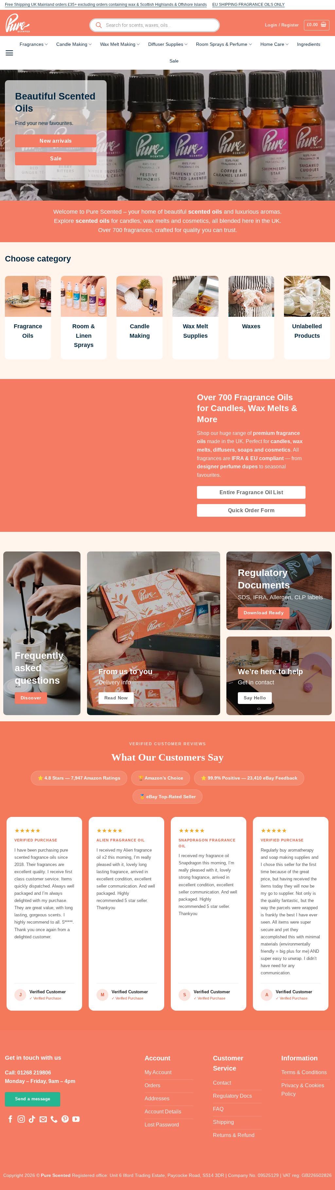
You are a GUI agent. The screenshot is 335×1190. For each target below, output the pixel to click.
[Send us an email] (43, 1120)
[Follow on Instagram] (21, 1120)
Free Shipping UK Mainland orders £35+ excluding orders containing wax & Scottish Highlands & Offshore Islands (106, 4)
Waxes (251, 326)
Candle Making (71, 44)
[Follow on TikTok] (32, 1120)
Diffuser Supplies (165, 44)
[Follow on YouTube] (75, 1120)
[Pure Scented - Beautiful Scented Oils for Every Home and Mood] (19, 23)
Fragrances (32, 44)
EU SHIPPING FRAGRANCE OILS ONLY (248, 4)
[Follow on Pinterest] (65, 1120)
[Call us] (54, 1120)
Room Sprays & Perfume (221, 44)
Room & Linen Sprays (83, 336)
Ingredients (308, 44)
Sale (174, 60)
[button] (317, 25)
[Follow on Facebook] (10, 1120)
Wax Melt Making (117, 44)
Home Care (272, 44)
